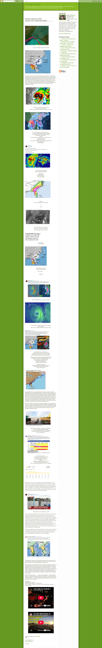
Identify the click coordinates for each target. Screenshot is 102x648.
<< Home (27, 643)
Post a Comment (29, 641)
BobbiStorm (72, 15)
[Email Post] (41, 637)
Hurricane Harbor (33, 4)
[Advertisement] (44, 13)
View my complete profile (64, 33)
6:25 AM (38, 636)
